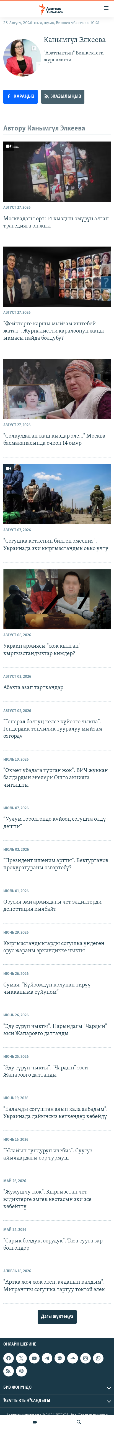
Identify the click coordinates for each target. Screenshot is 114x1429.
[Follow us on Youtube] (34, 1358)
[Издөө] (79, 1422)
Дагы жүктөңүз (57, 1316)
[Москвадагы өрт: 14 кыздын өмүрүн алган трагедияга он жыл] (57, 172)
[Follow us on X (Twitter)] (21, 1358)
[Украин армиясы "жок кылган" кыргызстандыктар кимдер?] (57, 599)
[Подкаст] (21, 1371)
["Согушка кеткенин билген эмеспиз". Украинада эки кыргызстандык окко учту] (57, 494)
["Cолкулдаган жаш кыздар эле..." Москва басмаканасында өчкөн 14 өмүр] (57, 389)
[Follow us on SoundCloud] (72, 1358)
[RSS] (8, 1371)
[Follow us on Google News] (60, 1358)
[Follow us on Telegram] (47, 1358)
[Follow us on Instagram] (85, 1358)
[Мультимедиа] (35, 1422)
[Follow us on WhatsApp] (98, 1358)
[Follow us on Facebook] (8, 1358)
